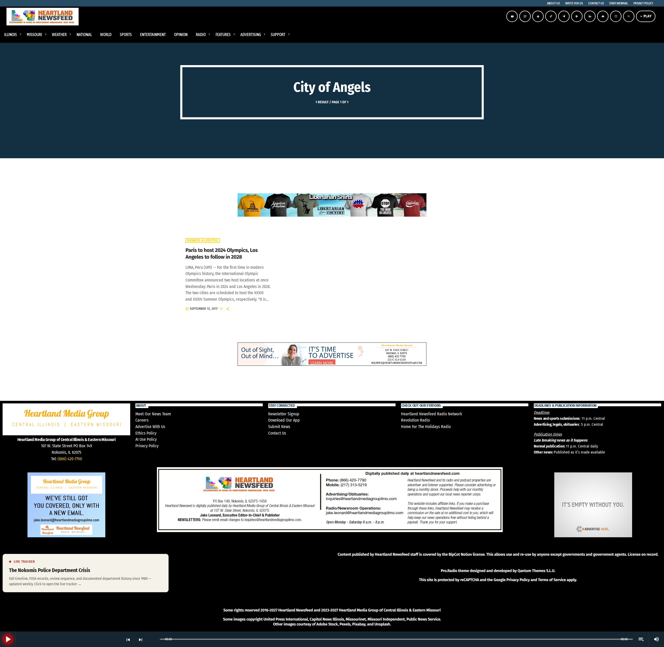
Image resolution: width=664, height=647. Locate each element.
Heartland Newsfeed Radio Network (431, 413)
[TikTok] (551, 16)
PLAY (646, 16)
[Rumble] (577, 16)
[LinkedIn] (590, 16)
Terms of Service (552, 579)
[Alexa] (615, 16)
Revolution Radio (415, 420)
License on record (643, 554)
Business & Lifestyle (202, 240)
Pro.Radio (449, 570)
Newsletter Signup (283, 413)
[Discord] (602, 16)
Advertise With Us (150, 426)
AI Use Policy (146, 439)
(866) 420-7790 (70, 458)
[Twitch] (525, 16)
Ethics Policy (145, 433)
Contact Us (277, 433)
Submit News (279, 426)
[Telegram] (564, 16)
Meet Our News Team (153, 413)
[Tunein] (538, 16)
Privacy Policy (146, 445)
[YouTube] (512, 16)
